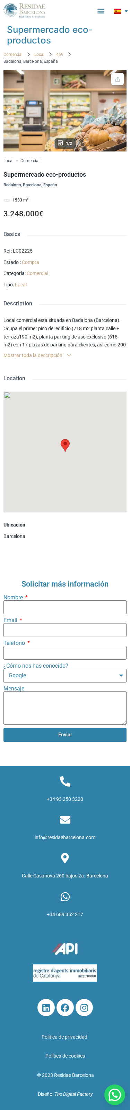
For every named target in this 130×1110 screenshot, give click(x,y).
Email (11, 620)
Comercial (13, 54)
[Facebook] (65, 1007)
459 (59, 54)
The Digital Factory (73, 1094)
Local (39, 54)
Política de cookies (65, 1056)
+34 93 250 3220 (65, 799)
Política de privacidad (65, 1037)
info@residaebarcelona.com (65, 837)
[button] (100, 11)
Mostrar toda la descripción (33, 355)
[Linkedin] (46, 1007)
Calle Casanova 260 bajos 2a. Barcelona (65, 875)
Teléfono (14, 643)
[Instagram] (84, 1007)
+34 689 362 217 (65, 914)
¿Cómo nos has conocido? (35, 666)
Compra (30, 262)
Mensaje (13, 688)
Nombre (13, 597)
